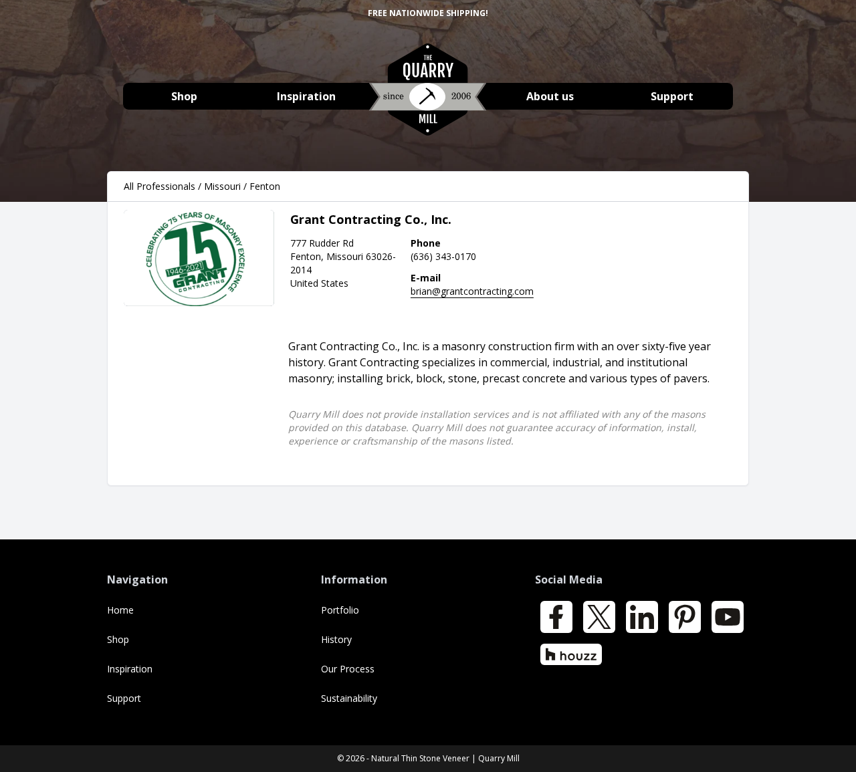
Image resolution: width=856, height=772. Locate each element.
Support (672, 96)
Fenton (264, 186)
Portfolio (340, 610)
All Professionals (159, 186)
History (336, 639)
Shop (184, 96)
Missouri (222, 186)
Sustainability (349, 698)
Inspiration (306, 96)
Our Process (347, 668)
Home (120, 610)
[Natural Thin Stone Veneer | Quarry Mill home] (428, 96)
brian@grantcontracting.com (472, 291)
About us (550, 96)
